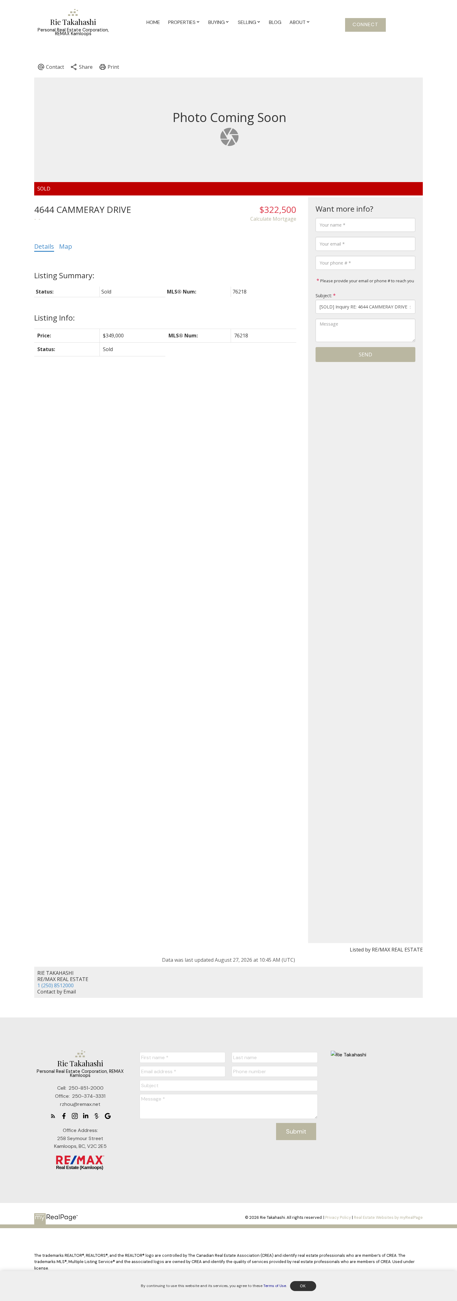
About (297, 22)
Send (365, 354)
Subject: (324, 295)
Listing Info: (54, 317)
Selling (247, 22)
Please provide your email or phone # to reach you (366, 281)
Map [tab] (65, 246)
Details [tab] (44, 246)
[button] (365, 25)
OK (303, 1286)
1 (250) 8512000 (55, 985)
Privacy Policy (338, 1217)
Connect (365, 25)
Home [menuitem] (153, 22)
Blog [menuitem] (275, 22)
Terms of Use (274, 1285)
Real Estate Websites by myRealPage (388, 1217)
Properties (182, 22)
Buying (216, 22)
